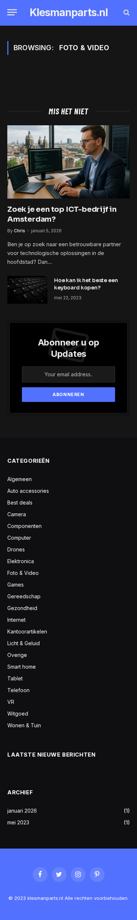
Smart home (21, 667)
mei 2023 (18, 822)
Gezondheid (22, 608)
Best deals (20, 502)
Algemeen (19, 479)
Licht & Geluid (23, 643)
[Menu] (12, 12)
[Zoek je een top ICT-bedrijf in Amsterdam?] (68, 161)
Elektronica (20, 561)
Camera (16, 514)
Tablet (15, 678)
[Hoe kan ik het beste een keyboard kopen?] (27, 290)
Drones (16, 549)
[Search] (126, 12)
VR (10, 702)
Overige (17, 655)
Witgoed (17, 713)
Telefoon (18, 690)
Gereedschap (24, 596)
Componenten (24, 526)
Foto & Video (23, 573)
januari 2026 (22, 811)
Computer (19, 538)
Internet (16, 620)
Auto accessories (28, 491)
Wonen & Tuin (24, 725)
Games (15, 584)
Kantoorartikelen (27, 631)
